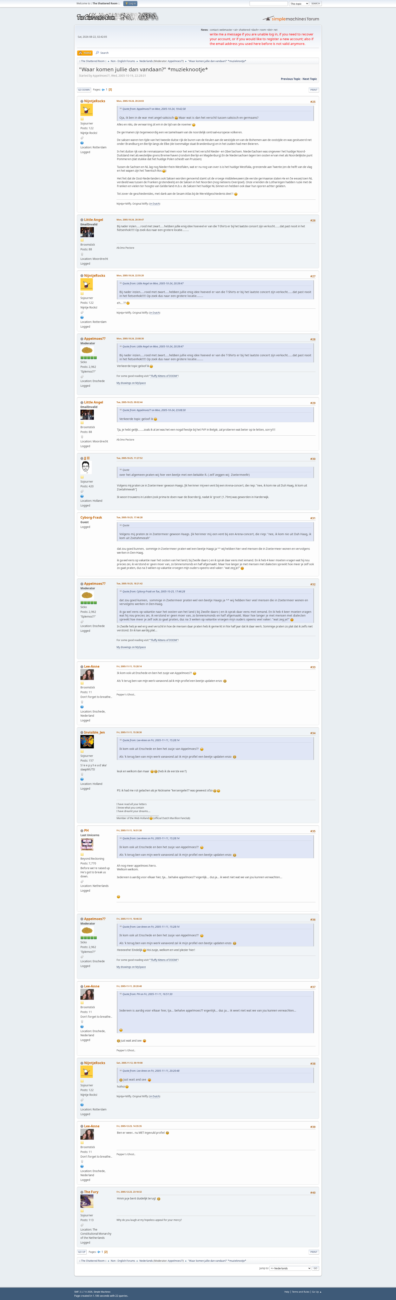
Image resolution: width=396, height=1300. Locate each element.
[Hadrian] (82, 142)
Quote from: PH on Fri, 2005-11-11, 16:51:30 (147, 994)
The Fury (91, 1192)
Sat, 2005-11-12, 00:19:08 (130, 1062)
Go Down (84, 89)
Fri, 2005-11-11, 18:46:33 (129, 918)
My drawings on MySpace (131, 383)
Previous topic (291, 79)
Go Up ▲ (317, 1291)
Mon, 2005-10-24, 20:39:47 (130, 219)
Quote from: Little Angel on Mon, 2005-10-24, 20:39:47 (153, 283)
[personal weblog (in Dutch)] (82, 496)
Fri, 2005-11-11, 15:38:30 (129, 732)
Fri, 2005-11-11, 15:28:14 (129, 666)
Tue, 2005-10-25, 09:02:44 (130, 402)
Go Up (81, 1251)
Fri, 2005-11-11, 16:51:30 (129, 830)
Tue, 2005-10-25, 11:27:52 (130, 458)
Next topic (310, 79)
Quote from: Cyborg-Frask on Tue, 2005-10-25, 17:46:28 (154, 591)
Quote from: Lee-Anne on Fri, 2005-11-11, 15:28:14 (151, 740)
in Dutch (154, 203)
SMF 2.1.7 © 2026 (83, 1292)
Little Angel (93, 219)
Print (313, 89)
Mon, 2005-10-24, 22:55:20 (130, 275)
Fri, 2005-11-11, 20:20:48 (129, 986)
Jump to (263, 1268)
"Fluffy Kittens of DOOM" (164, 376)
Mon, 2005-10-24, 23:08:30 (130, 338)
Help (286, 1291)
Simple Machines (102, 1292)
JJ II (87, 458)
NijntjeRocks (94, 101)
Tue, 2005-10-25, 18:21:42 (130, 583)
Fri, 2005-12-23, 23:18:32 (129, 1191)
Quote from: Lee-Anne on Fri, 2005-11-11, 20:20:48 (151, 1071)
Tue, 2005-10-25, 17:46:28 (130, 517)
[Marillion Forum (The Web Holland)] (82, 779)
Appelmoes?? (175, 61)
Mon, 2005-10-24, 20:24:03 (130, 100)
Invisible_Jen (94, 732)
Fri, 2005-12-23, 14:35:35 (129, 1126)
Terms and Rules (300, 1291)
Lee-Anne (91, 666)
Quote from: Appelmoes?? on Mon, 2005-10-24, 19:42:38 (154, 109)
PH (86, 830)
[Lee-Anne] (82, 706)
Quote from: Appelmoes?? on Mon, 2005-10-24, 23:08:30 (154, 410)
